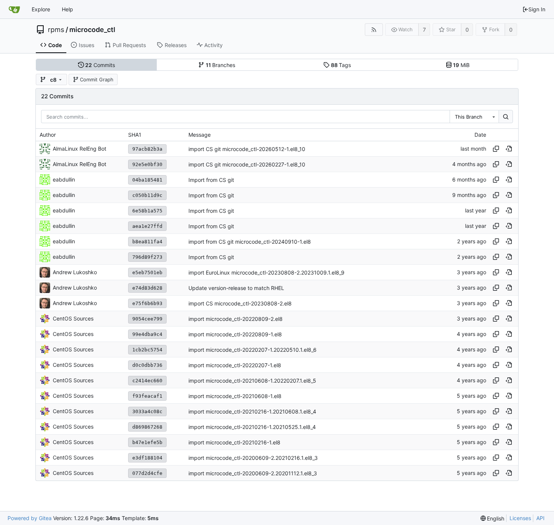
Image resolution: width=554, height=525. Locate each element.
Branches (221, 65)
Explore (41, 9)
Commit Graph (96, 79)
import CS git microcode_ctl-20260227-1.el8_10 (246, 164)
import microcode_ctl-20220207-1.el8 (234, 365)
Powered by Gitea (30, 518)
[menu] (493, 518)
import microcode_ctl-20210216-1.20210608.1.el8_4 (252, 411)
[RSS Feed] (374, 29)
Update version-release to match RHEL (236, 288)
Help (67, 9)
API (540, 518)
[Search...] (506, 117)
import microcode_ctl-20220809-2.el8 (235, 319)
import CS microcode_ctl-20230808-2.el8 (240, 303)
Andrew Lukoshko (75, 272)
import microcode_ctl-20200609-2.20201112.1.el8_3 (252, 473)
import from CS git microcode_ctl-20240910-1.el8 (249, 241)
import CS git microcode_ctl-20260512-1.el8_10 (246, 149)
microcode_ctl (92, 30)
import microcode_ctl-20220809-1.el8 (235, 334)
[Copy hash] (496, 148)
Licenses (520, 518)
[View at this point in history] (508, 148)
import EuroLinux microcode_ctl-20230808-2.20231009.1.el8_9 (266, 272)
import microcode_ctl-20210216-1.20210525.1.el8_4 (252, 427)
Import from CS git (211, 180)
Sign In (536, 9)
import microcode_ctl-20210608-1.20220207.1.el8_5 (252, 380)
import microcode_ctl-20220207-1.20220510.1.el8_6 (252, 349)
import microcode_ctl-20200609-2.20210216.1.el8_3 (253, 458)
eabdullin (64, 179)
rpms (56, 30)
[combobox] (474, 117)
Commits (100, 65)
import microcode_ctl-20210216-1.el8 (234, 442)
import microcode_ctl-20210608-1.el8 (235, 396)
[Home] (14, 9)
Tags (341, 65)
